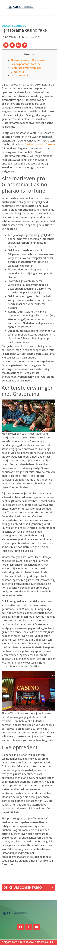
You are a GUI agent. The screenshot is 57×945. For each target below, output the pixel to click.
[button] (6, 45)
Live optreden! (19, 75)
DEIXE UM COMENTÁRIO (22, 887)
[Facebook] (20, 927)
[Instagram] (28, 927)
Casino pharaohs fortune (40, 144)
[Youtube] (36, 927)
